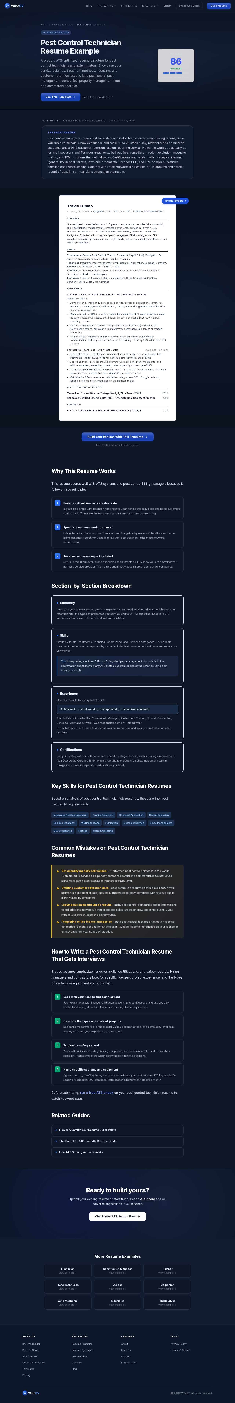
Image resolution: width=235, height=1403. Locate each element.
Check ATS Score (189, 5)
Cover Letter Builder (33, 1362)
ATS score (147, 1199)
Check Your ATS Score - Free (115, 1216)
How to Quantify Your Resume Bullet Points (85, 1130)
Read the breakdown (96, 97)
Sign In (167, 5)
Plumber (167, 1270)
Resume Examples (62, 24)
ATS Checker (129, 6)
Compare (77, 1362)
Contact (125, 1356)
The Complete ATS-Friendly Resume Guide (86, 1141)
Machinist (117, 1302)
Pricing (26, 1375)
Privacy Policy (179, 1343)
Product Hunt (128, 1362)
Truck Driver (167, 1302)
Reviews (126, 1350)
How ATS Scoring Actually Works (79, 1152)
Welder (117, 1286)
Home (89, 6)
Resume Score (107, 6)
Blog (74, 1368)
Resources (148, 6)
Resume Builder (31, 1343)
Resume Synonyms (82, 1350)
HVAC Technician (68, 1286)
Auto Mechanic (67, 1302)
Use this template (175, 200)
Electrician (68, 1270)
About (124, 1343)
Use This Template (58, 97)
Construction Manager (117, 1270)
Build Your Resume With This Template (115, 437)
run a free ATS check (96, 1093)
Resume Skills (79, 1356)
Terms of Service (180, 1350)
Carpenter (167, 1286)
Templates (28, 1368)
